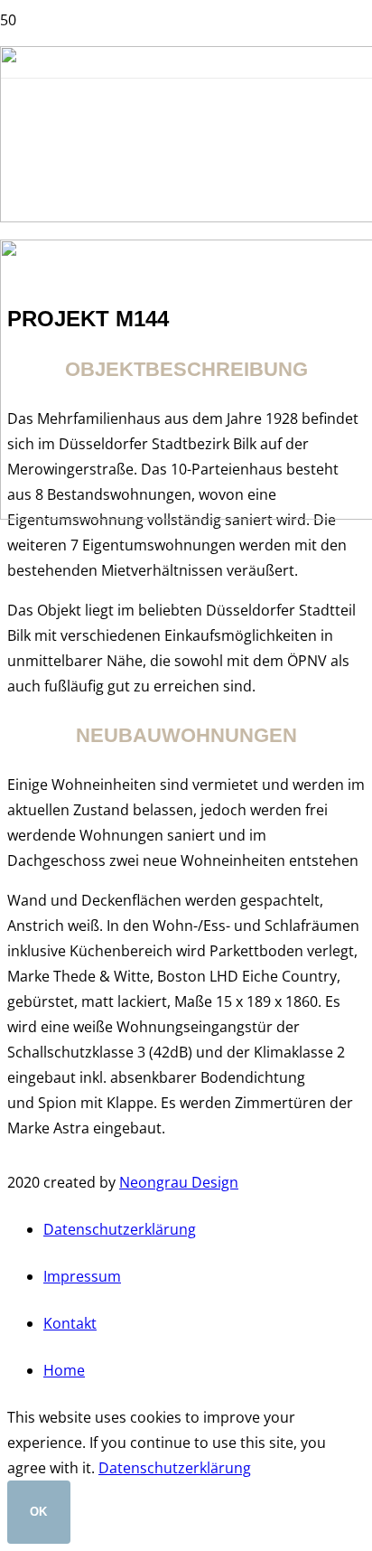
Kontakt (70, 1323)
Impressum (82, 1276)
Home (64, 1370)
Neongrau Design (178, 1182)
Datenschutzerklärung (119, 1229)
